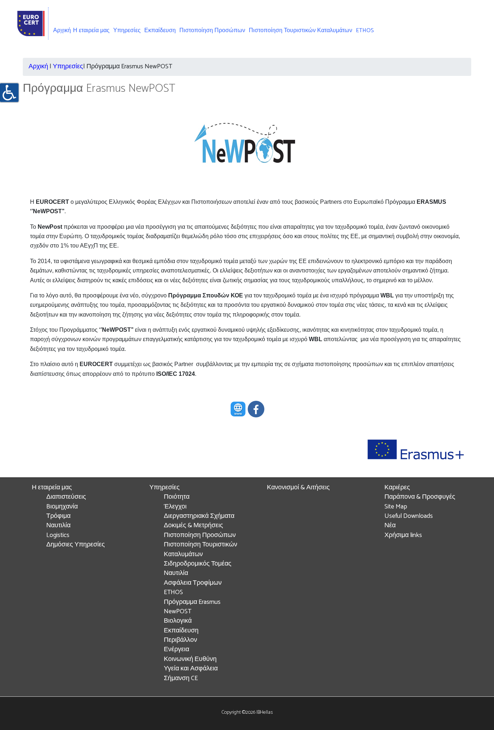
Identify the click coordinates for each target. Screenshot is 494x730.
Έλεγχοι (175, 507)
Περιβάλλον (180, 640)
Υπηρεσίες (68, 66)
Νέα (390, 525)
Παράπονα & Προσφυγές (419, 497)
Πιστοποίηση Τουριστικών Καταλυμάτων (300, 30)
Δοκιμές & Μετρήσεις (193, 525)
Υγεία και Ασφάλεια (191, 669)
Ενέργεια (176, 649)
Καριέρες (397, 487)
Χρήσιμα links (403, 535)
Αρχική (62, 30)
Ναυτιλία (58, 525)
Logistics (57, 535)
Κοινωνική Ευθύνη (190, 659)
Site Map (395, 507)
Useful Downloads (408, 516)
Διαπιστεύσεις (66, 497)
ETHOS (365, 30)
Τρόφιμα (58, 516)
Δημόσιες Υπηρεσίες (75, 545)
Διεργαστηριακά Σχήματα (199, 516)
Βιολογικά (178, 621)
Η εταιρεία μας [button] (91, 30)
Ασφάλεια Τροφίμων (193, 583)
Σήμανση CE (181, 678)
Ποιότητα (176, 497)
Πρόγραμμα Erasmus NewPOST (192, 607)
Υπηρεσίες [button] (127, 30)
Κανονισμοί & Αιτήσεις (298, 487)
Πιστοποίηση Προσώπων (212, 30)
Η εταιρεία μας (52, 487)
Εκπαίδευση (160, 30)
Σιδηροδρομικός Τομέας (197, 564)
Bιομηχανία (62, 507)
